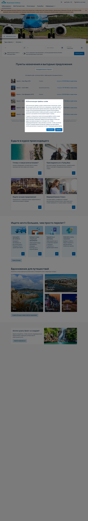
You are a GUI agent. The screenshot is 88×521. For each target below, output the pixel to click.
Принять (58, 129)
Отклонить (50, 129)
